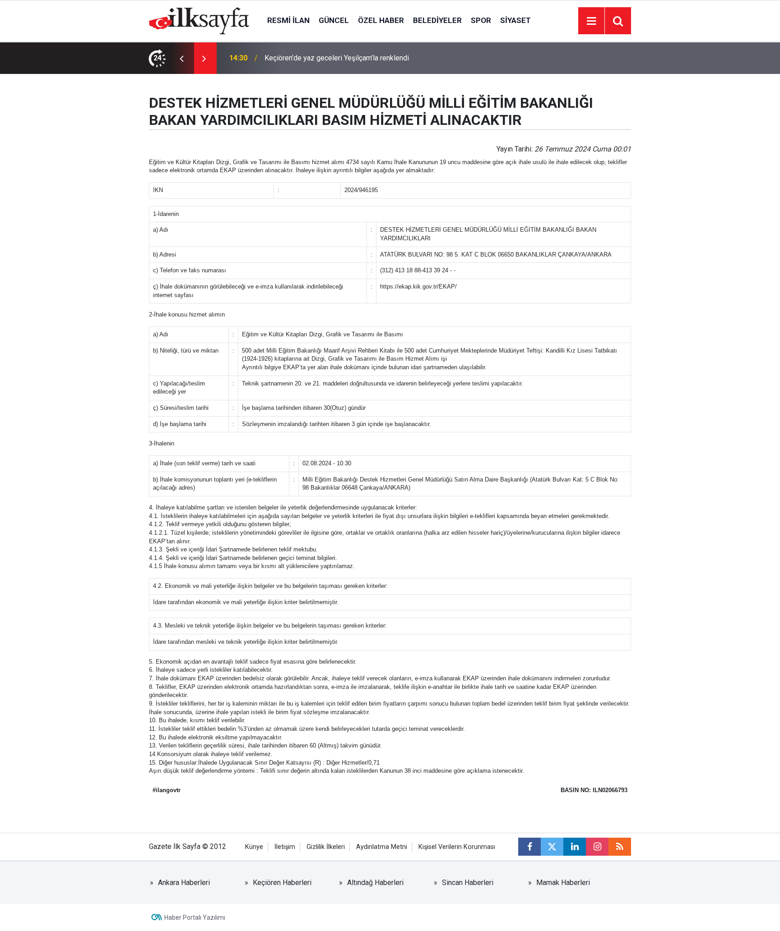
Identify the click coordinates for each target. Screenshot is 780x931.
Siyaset (515, 20)
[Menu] (591, 21)
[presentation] (181, 58)
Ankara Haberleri (184, 882)
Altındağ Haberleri (375, 882)
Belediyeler (437, 20)
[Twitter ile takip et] (552, 847)
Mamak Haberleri (563, 882)
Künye (254, 847)
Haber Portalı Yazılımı (194, 917)
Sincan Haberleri (467, 882)
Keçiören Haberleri (282, 882)
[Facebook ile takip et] (529, 847)
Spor (481, 20)
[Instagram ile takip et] (597, 847)
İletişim (284, 847)
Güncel (334, 20)
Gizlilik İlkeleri (325, 847)
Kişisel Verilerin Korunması (456, 847)
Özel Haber (381, 20)
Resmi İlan (288, 20)
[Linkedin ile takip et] (574, 847)
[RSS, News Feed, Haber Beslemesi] (619, 847)
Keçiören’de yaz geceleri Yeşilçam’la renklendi (337, 58)
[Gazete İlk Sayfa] (199, 20)
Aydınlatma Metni (381, 847)
